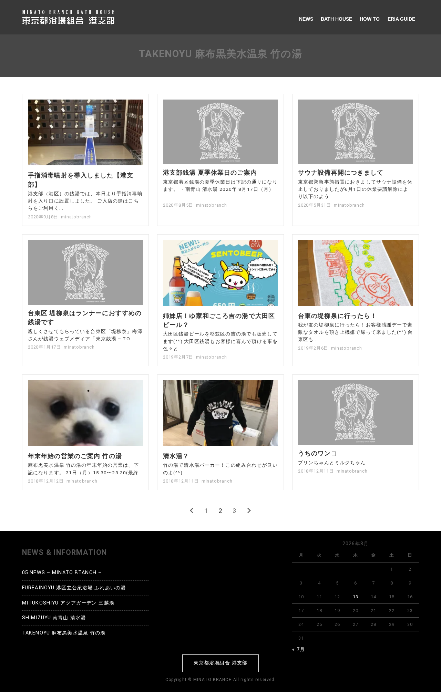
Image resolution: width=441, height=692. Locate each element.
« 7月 (298, 649)
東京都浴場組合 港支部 (220, 663)
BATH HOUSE (336, 19)
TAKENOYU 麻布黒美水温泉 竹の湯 (63, 633)
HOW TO (370, 19)
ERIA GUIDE (401, 19)
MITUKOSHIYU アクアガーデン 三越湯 (68, 603)
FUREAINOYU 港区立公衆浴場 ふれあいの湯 (74, 588)
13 (355, 596)
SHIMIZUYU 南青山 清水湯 (54, 618)
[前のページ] (192, 511)
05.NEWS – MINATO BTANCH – (62, 573)
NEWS (306, 19)
